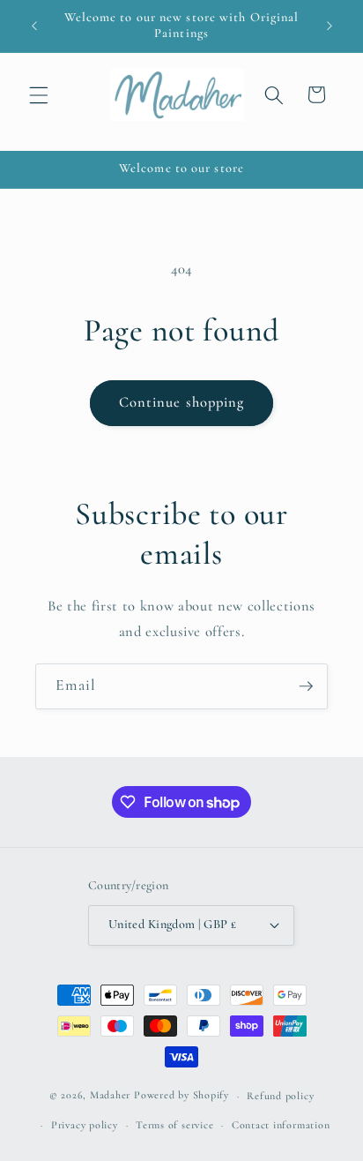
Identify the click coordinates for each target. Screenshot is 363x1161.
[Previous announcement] (34, 25)
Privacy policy (84, 1125)
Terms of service (174, 1125)
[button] (39, 94)
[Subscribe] (306, 686)
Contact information (281, 1125)
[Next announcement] (329, 25)
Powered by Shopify (181, 1096)
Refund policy (280, 1096)
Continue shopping (182, 402)
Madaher (110, 1096)
